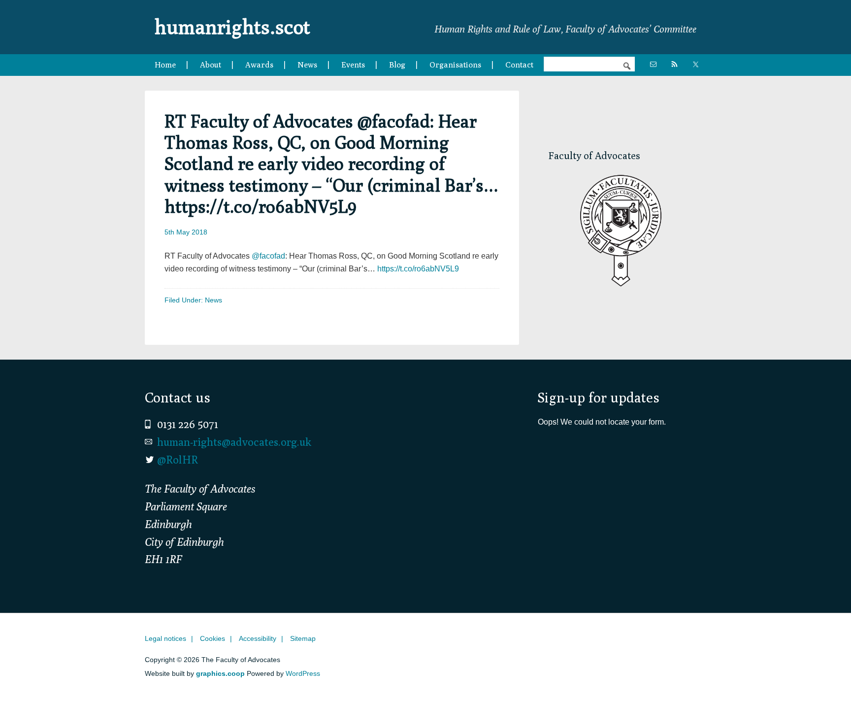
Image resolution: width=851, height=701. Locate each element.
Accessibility (257, 638)
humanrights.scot (232, 26)
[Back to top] (823, 673)
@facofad (268, 256)
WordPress (303, 673)
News (213, 300)
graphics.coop (220, 673)
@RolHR (177, 459)
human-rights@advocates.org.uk (234, 441)
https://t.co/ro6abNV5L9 (418, 269)
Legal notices (165, 638)
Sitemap (303, 638)
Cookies (212, 638)
